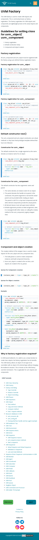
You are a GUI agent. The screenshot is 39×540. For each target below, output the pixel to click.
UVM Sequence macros (15, 437)
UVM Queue (9, 483)
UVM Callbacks (10, 471)
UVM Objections (10, 399)
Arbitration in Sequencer (15, 449)
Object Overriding (13, 395)
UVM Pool (9, 480)
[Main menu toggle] (35, 3)
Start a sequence (13, 442)
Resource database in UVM (14, 414)
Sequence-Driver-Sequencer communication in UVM (21, 454)
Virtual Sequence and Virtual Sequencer (19, 447)
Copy (35, 69)
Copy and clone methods (15, 407)
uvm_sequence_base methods (17, 440)
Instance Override (13, 392)
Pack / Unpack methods (15, 411)
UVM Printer (9, 468)
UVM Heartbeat (10, 478)
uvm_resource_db (13, 416)
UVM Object (9, 402)
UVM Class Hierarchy (12, 383)
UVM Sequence (10, 435)
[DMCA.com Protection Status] (27, 535)
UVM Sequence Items (12, 430)
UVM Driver (9, 433)
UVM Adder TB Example (13, 490)
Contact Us (19, 509)
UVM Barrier (9, 476)
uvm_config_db (12, 418)
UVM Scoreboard (11, 461)
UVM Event (9, 473)
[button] (30, 3)
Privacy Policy (19, 512)
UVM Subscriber (10, 464)
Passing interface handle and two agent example (22, 421)
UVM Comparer (10, 466)
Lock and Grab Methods (15, 452)
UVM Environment (11, 428)
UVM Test (9, 426)
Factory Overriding (11, 388)
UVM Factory (9, 385)
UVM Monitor (10, 457)
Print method (12, 404)
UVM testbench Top (12, 423)
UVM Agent (9, 459)
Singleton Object (11, 485)
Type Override (12, 390)
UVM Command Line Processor (15, 488)
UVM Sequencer (10, 445)
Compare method (13, 409)
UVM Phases (9, 397)
